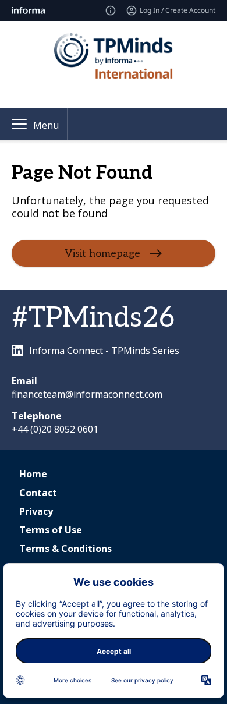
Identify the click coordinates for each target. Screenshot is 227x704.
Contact (38, 492)
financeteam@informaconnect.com (87, 394)
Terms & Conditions (65, 548)
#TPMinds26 (93, 318)
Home (33, 474)
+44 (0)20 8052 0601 (55, 429)
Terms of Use (50, 529)
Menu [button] (46, 125)
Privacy (36, 511)
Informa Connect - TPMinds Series (104, 350)
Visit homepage (102, 253)
